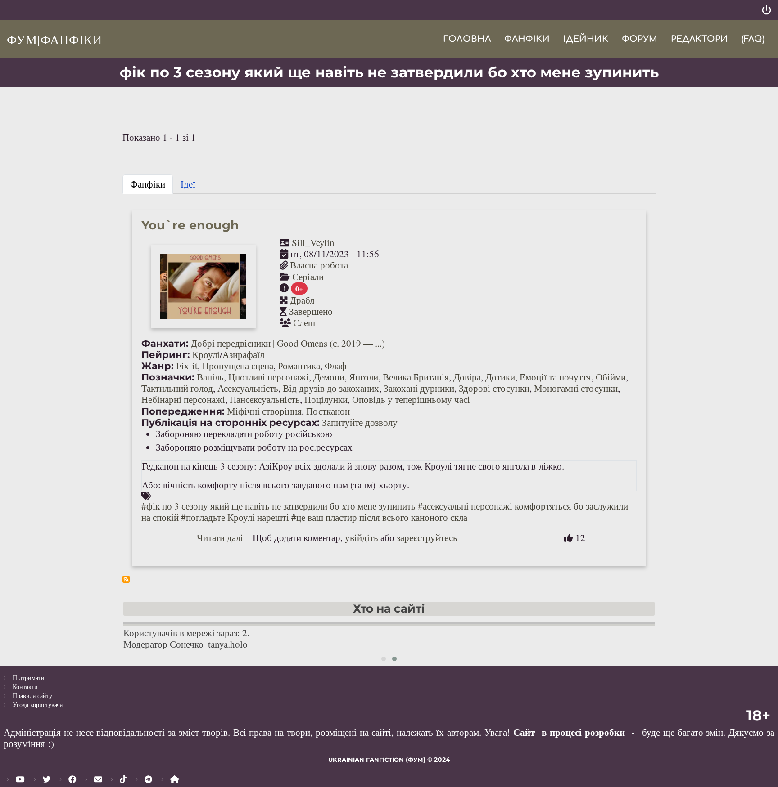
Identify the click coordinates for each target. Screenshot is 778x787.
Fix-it (187, 365)
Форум (639, 39)
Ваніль (210, 377)
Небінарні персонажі (183, 399)
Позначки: (167, 377)
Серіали (308, 276)
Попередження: (183, 411)
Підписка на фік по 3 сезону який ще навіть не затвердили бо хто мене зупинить (126, 579)
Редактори (699, 39)
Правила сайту (32, 695)
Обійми (611, 377)
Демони (328, 377)
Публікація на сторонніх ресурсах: (230, 422)
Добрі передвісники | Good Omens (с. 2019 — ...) (288, 343)
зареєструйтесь (427, 537)
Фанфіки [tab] (147, 184)
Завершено (311, 311)
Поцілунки (326, 399)
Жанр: (157, 365)
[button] (383, 658)
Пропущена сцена (237, 365)
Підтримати (29, 677)
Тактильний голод (177, 388)
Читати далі (220, 537)
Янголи (363, 377)
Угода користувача (38, 704)
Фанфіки (527, 39)
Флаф (336, 365)
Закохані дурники (419, 388)
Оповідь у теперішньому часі (411, 399)
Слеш (304, 322)
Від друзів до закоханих (331, 388)
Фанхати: (165, 343)
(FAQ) (753, 39)
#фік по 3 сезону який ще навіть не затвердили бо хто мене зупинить (278, 506)
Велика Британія (416, 377)
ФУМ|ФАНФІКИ (54, 39)
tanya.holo (228, 644)
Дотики (500, 377)
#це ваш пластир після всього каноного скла (379, 517)
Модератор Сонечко (163, 644)
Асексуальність (247, 388)
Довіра (467, 377)
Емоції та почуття (555, 377)
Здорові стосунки (494, 388)
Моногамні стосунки (576, 388)
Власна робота (319, 265)
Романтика (299, 365)
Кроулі (206, 354)
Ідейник (585, 39)
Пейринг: (165, 354)
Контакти (25, 686)
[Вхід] (766, 10)
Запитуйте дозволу (360, 422)
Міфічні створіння (264, 411)
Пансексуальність (265, 399)
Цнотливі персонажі (268, 377)
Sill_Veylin (313, 242)
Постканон (328, 411)
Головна (467, 39)
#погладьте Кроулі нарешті (235, 517)
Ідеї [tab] (188, 184)
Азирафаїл (243, 354)
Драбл (302, 300)
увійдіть (361, 537)
